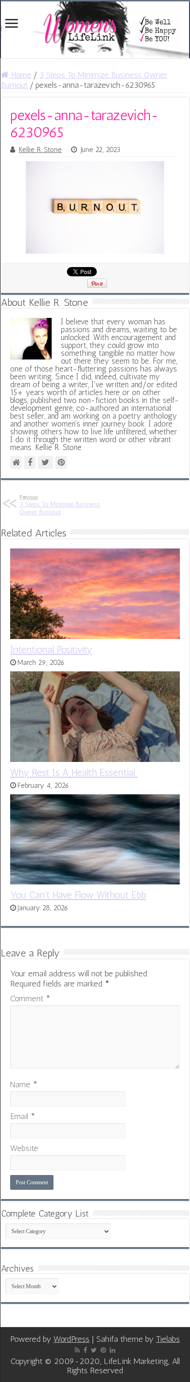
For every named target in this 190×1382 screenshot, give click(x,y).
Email (22, 1116)
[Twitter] (94, 1350)
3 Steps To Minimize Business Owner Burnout (59, 505)
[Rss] (77, 1350)
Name (23, 1084)
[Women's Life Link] (95, 29)
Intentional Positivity (51, 649)
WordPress (71, 1339)
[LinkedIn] (112, 1350)
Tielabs (168, 1339)
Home (20, 75)
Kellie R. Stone (40, 150)
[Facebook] (85, 1350)
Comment (30, 998)
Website (24, 1148)
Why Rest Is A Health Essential (74, 772)
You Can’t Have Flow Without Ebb (78, 895)
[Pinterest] (103, 1350)
